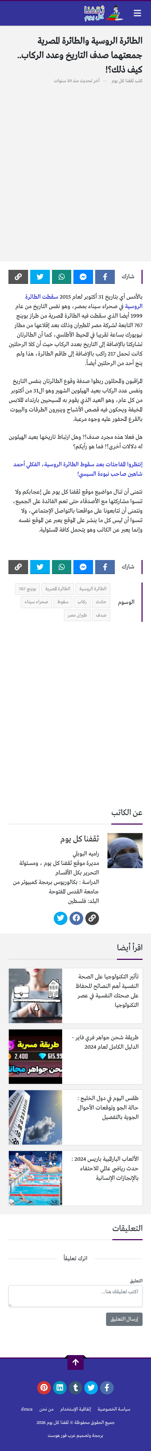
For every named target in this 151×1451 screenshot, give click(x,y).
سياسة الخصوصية (114, 1409)
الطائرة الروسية (92, 589)
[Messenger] (83, 277)
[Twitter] (40, 277)
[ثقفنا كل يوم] (103, 13)
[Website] (92, 918)
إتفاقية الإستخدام (75, 1409)
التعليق (136, 1281)
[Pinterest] (44, 1387)
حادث (101, 602)
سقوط (62, 602)
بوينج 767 (27, 589)
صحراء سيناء (36, 602)
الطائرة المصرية (57, 589)
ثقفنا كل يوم (123, 81)
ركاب (82, 602)
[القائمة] (137, 13)
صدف (101, 615)
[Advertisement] (75, 169)
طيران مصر (77, 615)
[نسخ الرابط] (18, 277)
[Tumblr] (76, 1387)
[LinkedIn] (60, 1387)
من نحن (46, 1409)
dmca (27, 1409)
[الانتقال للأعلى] (75, 1362)
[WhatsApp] (62, 277)
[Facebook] (105, 277)
